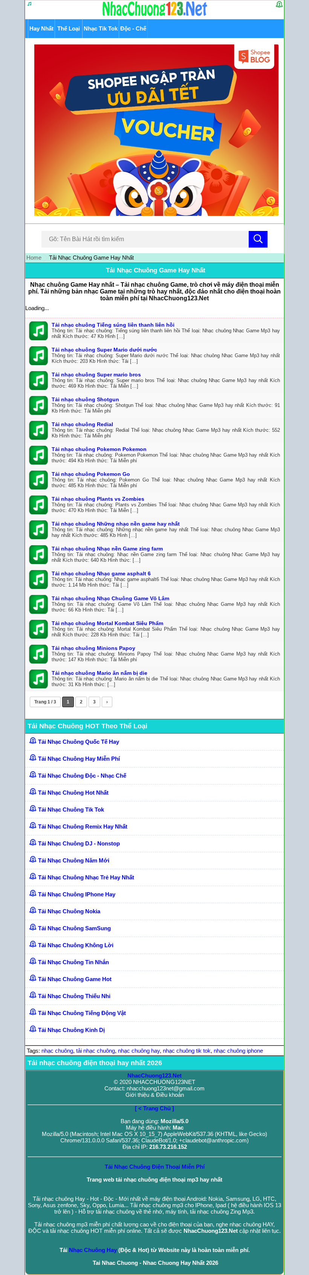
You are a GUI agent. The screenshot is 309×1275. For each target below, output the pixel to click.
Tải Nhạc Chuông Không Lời (75, 945)
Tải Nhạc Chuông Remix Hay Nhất (82, 826)
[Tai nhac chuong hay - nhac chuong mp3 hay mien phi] (155, 15)
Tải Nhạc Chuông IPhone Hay (76, 894)
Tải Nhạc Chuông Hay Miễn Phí (79, 758)
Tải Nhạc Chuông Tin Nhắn (73, 962)
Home (33, 257)
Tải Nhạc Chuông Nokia (69, 911)
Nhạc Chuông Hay (93, 1250)
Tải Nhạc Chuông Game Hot (75, 979)
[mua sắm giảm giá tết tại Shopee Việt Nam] (155, 214)
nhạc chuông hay (139, 1050)
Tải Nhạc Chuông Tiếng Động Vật (82, 1013)
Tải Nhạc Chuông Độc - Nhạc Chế (82, 775)
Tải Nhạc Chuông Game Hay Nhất (155, 270)
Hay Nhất (41, 28)
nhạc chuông (57, 1050)
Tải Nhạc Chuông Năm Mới (73, 860)
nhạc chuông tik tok (187, 1050)
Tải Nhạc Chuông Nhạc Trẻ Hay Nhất (86, 877)
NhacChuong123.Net (154, 1075)
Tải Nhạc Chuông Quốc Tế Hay (78, 741)
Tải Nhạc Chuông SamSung (74, 928)
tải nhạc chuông (95, 1050)
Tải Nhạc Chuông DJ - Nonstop (79, 843)
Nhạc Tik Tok (101, 28)
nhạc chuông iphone (238, 1050)
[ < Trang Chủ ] (154, 1108)
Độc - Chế (133, 28)
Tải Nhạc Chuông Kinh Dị (71, 1030)
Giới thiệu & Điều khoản (154, 1095)
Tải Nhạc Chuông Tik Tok (71, 809)
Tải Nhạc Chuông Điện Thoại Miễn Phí (155, 1166)
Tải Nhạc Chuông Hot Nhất (73, 792)
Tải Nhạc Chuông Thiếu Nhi (74, 996)
